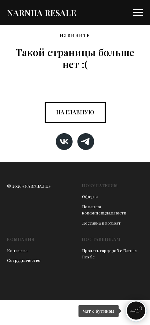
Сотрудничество (23, 260)
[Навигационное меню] (138, 12)
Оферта (90, 196)
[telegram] (85, 141)
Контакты (17, 250)
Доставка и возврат (101, 223)
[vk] (64, 141)
